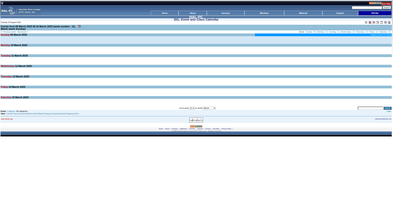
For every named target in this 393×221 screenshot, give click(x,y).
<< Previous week (8, 32)
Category (11, 111)
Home (161, 129)
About (167, 129)
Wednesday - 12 (348, 32)
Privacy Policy (226, 129)
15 (13, 97)
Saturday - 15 (385, 32)
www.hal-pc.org (7, 119)
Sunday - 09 (311, 32)
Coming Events (57, 114)
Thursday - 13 (362, 32)
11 (12, 55)
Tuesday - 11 (334, 32)
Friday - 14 (373, 32)
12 (16, 66)
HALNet (192, 129)
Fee (77, 114)
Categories (69, 114)
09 (11, 34)
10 (12, 45)
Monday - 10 (322, 32)
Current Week (37, 114)
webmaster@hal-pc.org (383, 119)
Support (200, 129)
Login (388, 111)
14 (10, 87)
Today (47, 114)
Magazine (183, 129)
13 (13, 76)
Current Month (24, 114)
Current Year (11, 114)
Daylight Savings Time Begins (381, 35)
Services (175, 129)
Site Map (216, 129)
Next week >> (23, 32)
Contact (208, 129)
